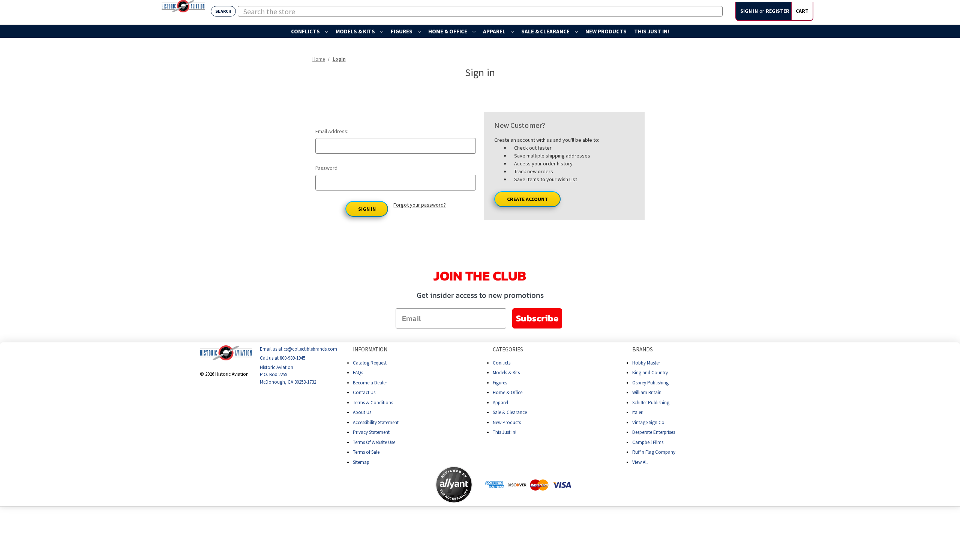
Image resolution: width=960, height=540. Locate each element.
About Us (362, 412)
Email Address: (331, 131)
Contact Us (364, 392)
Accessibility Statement (376, 422)
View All (640, 462)
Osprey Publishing (650, 383)
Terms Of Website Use (374, 442)
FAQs (358, 372)
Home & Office (448, 31)
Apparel (495, 31)
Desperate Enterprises (653, 432)
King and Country (650, 372)
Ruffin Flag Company (653, 452)
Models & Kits (356, 31)
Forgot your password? (419, 204)
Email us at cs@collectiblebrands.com (298, 349)
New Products (606, 31)
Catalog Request (370, 363)
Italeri (638, 412)
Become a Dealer (370, 383)
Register (777, 11)
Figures (402, 31)
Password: (327, 168)
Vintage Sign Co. (649, 422)
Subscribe (537, 318)
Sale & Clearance (546, 31)
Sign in (749, 11)
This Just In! (651, 31)
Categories (508, 349)
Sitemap (361, 462)
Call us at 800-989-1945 (282, 358)
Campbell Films (647, 442)
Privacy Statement (371, 432)
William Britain (647, 392)
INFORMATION (370, 349)
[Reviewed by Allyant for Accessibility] (454, 485)
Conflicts (306, 31)
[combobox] (480, 11)
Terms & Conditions (373, 402)
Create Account (527, 199)
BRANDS (642, 349)
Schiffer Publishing (650, 402)
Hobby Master (646, 363)
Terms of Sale (366, 452)
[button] (405, 484)
